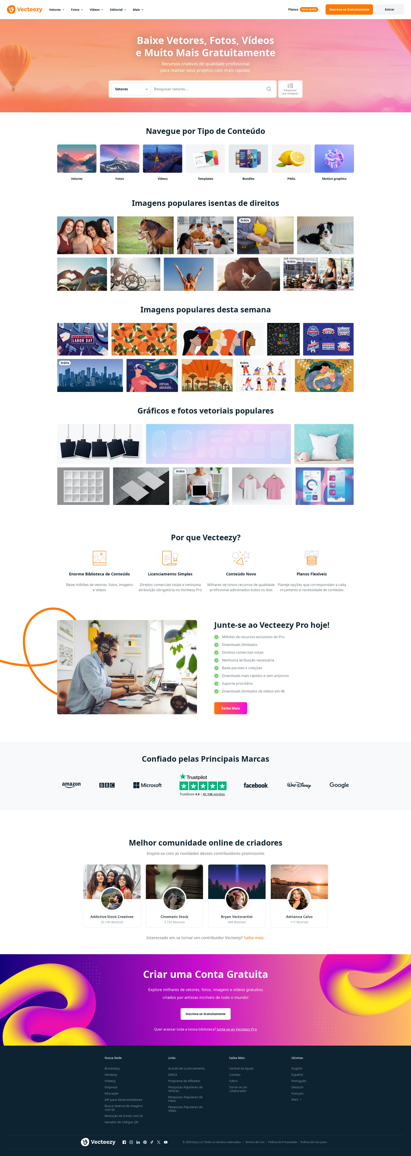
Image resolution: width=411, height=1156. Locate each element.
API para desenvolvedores (123, 1100)
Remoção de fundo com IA (124, 1116)
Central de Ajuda (241, 1068)
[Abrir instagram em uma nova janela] (131, 1142)
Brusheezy (112, 1068)
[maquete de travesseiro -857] (324, 444)
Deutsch (297, 1087)
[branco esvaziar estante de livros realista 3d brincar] (83, 486)
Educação (111, 1093)
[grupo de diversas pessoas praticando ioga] (318, 274)
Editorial (116, 10)
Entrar (389, 9)
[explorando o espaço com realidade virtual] (152, 375)
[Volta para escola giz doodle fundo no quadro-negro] (283, 339)
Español (297, 1075)
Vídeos (95, 10)
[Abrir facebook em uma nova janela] (124, 1142)
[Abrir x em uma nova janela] (159, 1142)
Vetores (55, 10)
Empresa (111, 1087)
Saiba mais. (254, 937)
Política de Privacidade (282, 1142)
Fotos (75, 10)
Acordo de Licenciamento (186, 1068)
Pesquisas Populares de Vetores (185, 1089)
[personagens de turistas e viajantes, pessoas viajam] (263, 375)
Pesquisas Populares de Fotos (185, 1099)
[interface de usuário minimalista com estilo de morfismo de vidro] (325, 486)
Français (297, 1093)
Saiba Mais (230, 708)
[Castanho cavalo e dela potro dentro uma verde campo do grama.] (145, 235)
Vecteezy (111, 1075)
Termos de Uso (255, 1142)
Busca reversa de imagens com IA (124, 1108)
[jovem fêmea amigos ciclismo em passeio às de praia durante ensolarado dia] (135, 274)
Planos (293, 9)
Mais (136, 10)
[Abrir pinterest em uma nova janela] (145, 1142)
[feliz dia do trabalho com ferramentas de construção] (82, 339)
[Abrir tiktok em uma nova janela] (152, 1142)
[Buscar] (268, 89)
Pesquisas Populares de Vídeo (185, 1109)
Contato (234, 1075)
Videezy (110, 1081)
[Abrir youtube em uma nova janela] (165, 1142)
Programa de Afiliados (184, 1081)
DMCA (172, 1075)
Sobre (233, 1081)
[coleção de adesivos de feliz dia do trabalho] (328, 339)
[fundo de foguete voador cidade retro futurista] (207, 375)
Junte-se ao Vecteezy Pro (237, 1029)
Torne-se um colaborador (238, 1089)
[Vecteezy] (24, 9)
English (296, 1068)
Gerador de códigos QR (121, 1122)
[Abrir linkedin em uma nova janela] (138, 1142)
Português (298, 1081)
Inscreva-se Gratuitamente (205, 1014)
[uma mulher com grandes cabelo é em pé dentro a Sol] (189, 274)
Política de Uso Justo (314, 1142)
